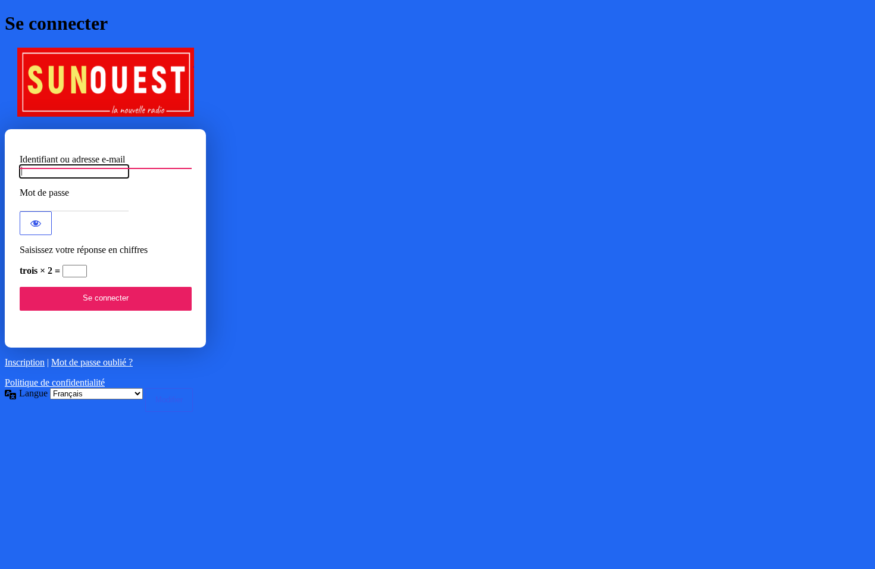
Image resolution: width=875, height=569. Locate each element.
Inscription (25, 362)
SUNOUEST (105, 82)
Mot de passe (44, 192)
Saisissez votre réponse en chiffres (84, 250)
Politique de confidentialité (55, 382)
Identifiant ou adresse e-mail (72, 159)
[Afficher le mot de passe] (36, 223)
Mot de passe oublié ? (92, 362)
